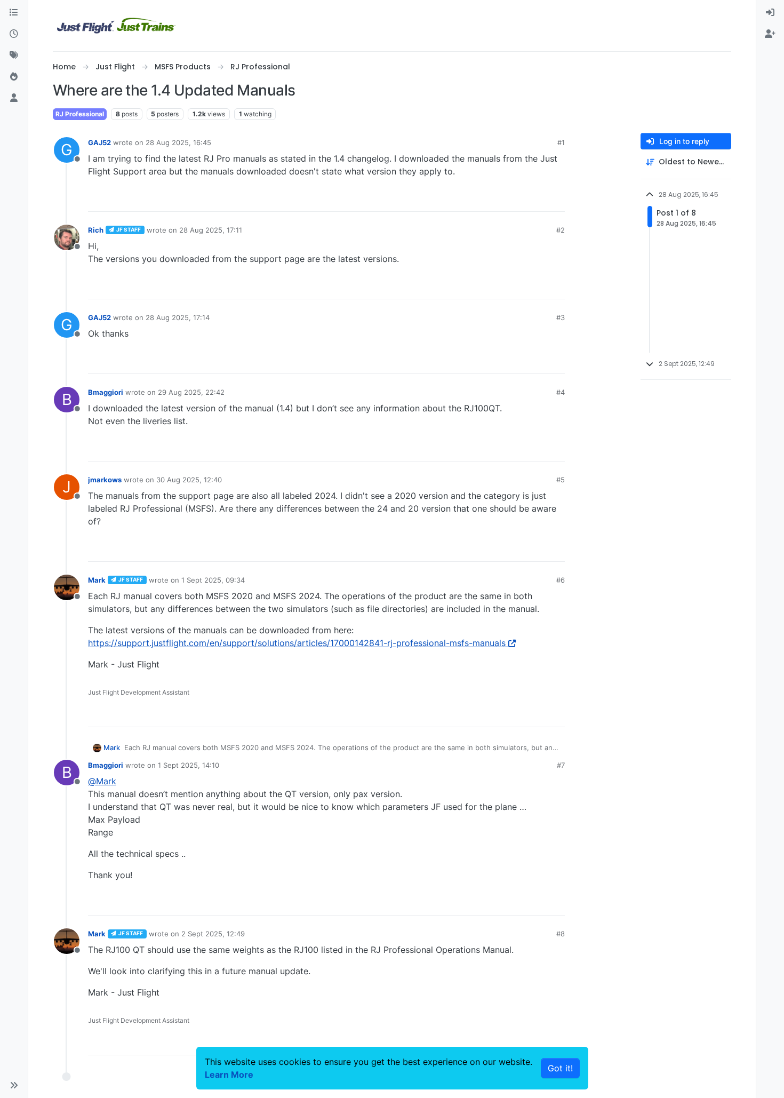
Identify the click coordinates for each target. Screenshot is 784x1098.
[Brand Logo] (116, 25)
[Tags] (13, 55)
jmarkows (105, 479)
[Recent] (13, 34)
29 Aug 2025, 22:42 (191, 392)
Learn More (229, 1074)
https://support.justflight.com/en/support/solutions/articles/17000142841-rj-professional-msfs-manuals (297, 643)
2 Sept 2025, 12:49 (213, 933)
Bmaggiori (105, 392)
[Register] (770, 34)
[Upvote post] (537, 198)
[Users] (13, 98)
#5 (560, 479)
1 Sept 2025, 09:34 (213, 580)
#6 (560, 580)
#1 (561, 142)
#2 (560, 230)
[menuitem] (770, 12)
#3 (560, 317)
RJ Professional (79, 114)
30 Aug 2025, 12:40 (189, 479)
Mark (97, 580)
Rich (95, 230)
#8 (560, 933)
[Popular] (13, 76)
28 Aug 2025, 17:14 (178, 317)
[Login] (770, 12)
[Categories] (13, 12)
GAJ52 (99, 142)
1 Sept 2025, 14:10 (188, 765)
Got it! (560, 1068)
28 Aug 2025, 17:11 (210, 230)
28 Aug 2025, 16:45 (178, 142)
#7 (561, 765)
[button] (13, 1085)
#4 (560, 392)
